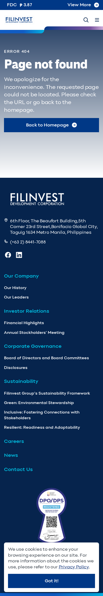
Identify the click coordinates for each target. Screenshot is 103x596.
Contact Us (18, 469)
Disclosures (16, 367)
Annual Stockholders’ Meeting (34, 332)
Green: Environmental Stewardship (39, 402)
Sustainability (21, 381)
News (11, 455)
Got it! (51, 581)
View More (79, 4)
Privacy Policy (74, 567)
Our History (15, 287)
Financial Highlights (24, 322)
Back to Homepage (47, 125)
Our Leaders (16, 297)
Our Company (21, 276)
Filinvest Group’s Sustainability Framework (47, 393)
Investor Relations (26, 311)
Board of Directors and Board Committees (46, 358)
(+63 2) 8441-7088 (28, 242)
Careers (14, 441)
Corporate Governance (33, 346)
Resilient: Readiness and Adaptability (42, 427)
